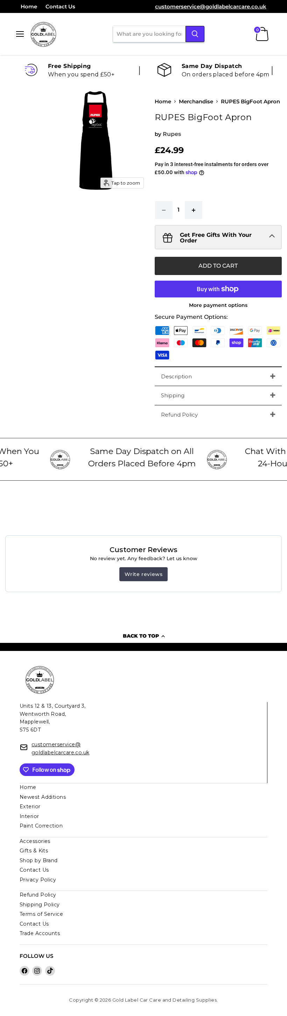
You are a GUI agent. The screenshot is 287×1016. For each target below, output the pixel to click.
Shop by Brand (39, 860)
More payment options (218, 305)
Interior (29, 816)
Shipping (172, 395)
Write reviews (144, 574)
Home (29, 6)
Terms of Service (41, 914)
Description (176, 376)
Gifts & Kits (34, 850)
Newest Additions (43, 797)
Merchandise (196, 101)
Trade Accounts (40, 933)
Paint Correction (41, 826)
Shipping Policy (40, 904)
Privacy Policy (38, 880)
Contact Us (60, 6)
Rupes (172, 134)
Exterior (30, 806)
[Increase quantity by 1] (194, 210)
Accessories (35, 841)
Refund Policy (179, 414)
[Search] (195, 34)
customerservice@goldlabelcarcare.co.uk (210, 6)
